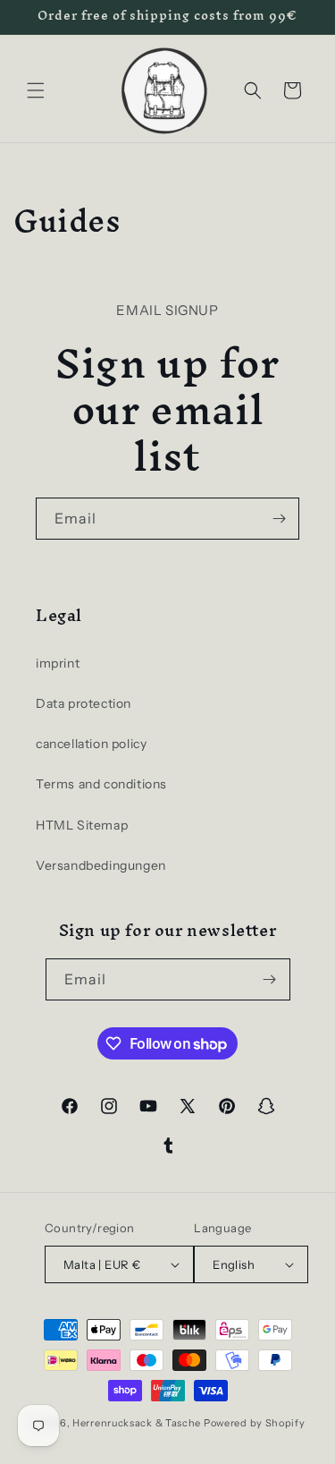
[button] (35, 90)
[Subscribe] (278, 519)
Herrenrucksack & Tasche (136, 1423)
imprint (58, 663)
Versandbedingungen (101, 865)
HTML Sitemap (82, 825)
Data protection (83, 703)
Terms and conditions (101, 784)
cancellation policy (91, 744)
